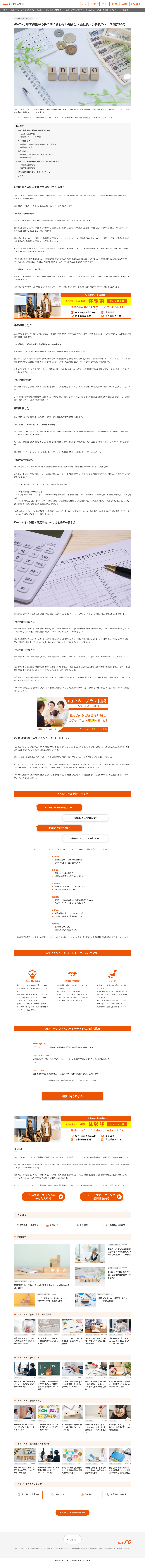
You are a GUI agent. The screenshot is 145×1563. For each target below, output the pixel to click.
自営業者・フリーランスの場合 (30, 137)
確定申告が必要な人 (27, 157)
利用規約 (119, 1548)
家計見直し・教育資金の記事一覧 (72, 1512)
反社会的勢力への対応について (80, 1548)
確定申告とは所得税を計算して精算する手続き (36, 154)
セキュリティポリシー (35, 1548)
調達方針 (126, 1548)
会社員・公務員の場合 (27, 134)
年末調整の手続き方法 (27, 165)
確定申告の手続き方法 (27, 168)
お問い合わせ (135, 4)
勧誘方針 (93, 1548)
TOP (5, 10)
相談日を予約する (72, 1096)
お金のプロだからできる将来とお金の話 (26, 10)
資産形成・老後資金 (53, 10)
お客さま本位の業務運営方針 (107, 1548)
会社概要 (124, 4)
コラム (104, 4)
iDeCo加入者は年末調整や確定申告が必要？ (35, 130)
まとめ (20, 176)
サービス (93, 4)
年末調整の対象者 (26, 147)
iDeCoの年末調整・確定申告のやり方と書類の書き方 (38, 161)
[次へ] (128, 1333)
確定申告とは (23, 151)
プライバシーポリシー (21, 1548)
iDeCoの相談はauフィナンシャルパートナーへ (36, 172)
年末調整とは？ (24, 141)
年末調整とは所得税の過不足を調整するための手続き (38, 144)
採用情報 (115, 4)
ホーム (84, 4)
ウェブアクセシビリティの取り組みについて (57, 1548)
